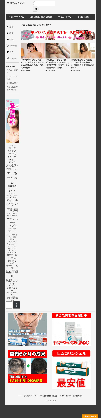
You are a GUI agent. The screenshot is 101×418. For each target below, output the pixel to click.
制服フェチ (12, 252)
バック (12, 222)
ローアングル (12, 246)
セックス (12, 218)
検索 (12, 300)
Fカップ (12, 153)
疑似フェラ (12, 287)
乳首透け (12, 250)
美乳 (12, 290)
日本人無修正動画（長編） (48, 396)
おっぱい (12, 165)
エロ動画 (12, 186)
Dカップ (12, 148)
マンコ (12, 239)
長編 (8, 298)
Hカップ (12, 160)
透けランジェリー (12, 293)
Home (20, 396)
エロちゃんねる (16, 3)
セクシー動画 (12, 216)
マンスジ (12, 241)
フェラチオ (12, 234)
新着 (11, 27)
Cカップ (12, 145)
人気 (11, 52)
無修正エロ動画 (12, 267)
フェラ (12, 231)
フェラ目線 (12, 237)
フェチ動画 (12, 228)
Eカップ (12, 150)
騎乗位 (14, 297)
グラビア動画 (12, 207)
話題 (11, 39)
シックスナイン (12, 213)
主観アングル (12, 248)
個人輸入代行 (12, 83)
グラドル (12, 194)
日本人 (12, 258)
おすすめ (13, 46)
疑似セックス (12, 282)
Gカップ (12, 157)
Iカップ (12, 162)
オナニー (12, 188)
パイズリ (12, 225)
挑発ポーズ (12, 255)
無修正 (12, 263)
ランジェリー (12, 244)
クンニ (12, 190)
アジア (15, 169)
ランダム (13, 58)
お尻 (8, 169)
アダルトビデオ (65, 396)
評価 (11, 33)
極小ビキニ (12, 261)
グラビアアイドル (12, 198)
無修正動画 (12, 274)
